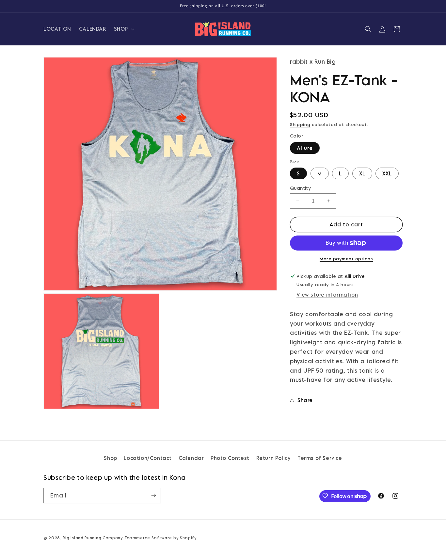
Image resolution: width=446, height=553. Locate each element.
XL (362, 173)
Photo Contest (230, 458)
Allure (305, 148)
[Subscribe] (153, 495)
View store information (327, 295)
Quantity (300, 188)
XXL (387, 173)
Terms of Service (319, 458)
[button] (123, 29)
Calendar (191, 458)
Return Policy (273, 458)
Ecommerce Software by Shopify (161, 537)
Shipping (300, 124)
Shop (110, 458)
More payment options (346, 258)
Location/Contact (148, 458)
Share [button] (305, 400)
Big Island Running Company (93, 537)
